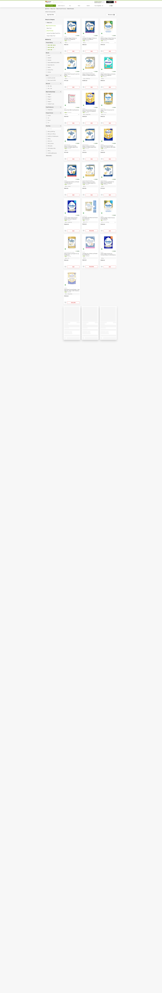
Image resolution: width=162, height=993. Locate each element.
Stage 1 (49, 94)
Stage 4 (49, 101)
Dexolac (49, 60)
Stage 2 (49, 96)
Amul (49, 55)
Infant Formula (50, 30)
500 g (49, 138)
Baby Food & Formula (51, 25)
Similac (49, 72)
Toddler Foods (51, 104)
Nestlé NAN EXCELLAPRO (53, 62)
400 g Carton (51, 143)
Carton (49, 115)
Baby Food (49, 28)
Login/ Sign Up (110, 2)
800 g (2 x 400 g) (51, 134)
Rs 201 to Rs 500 (51, 78)
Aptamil (49, 57)
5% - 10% (50, 86)
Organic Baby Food (51, 35)
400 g (49, 150)
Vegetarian (50, 109)
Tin (48, 122)
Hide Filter (51, 14)
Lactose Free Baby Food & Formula (54, 33)
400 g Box (50, 146)
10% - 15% (50, 88)
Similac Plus (50, 69)
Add (73, 51)
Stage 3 (49, 99)
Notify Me (91, 230)
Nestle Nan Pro (51, 65)
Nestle (49, 67)
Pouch (49, 120)
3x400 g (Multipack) (52, 153)
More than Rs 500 (52, 80)
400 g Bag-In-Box (52, 148)
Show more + (49, 155)
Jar (48, 118)
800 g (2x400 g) (51, 131)
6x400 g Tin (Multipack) (53, 136)
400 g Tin (50, 141)
